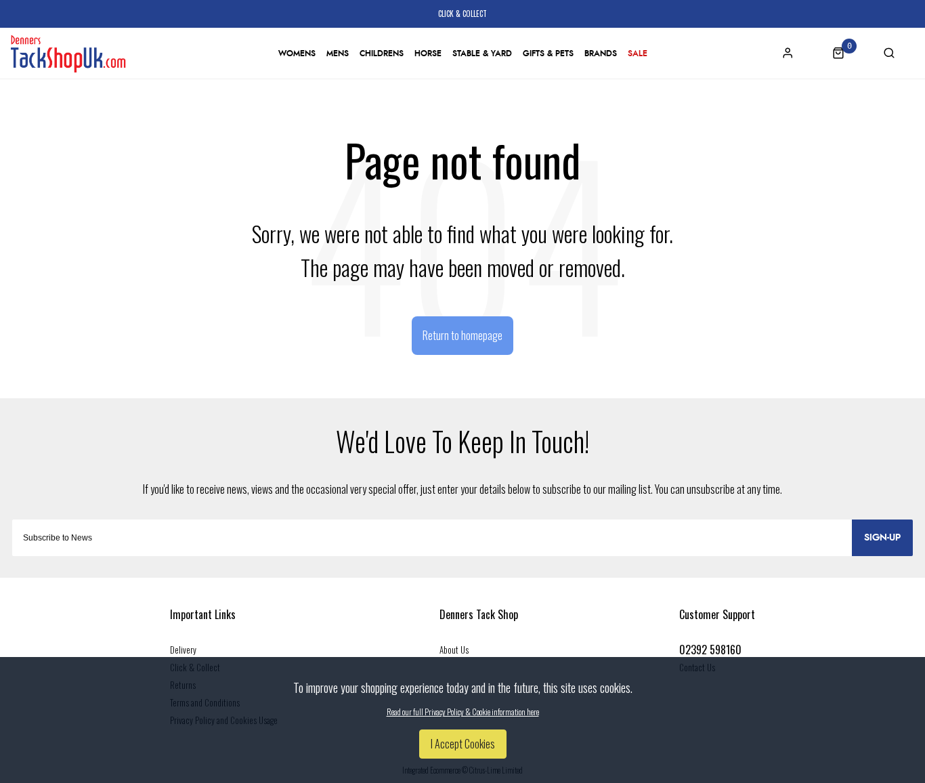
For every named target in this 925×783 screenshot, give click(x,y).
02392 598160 (710, 649)
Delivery (183, 649)
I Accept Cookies (463, 744)
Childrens (382, 53)
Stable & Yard (482, 53)
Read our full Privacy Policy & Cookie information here (463, 712)
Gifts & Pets (548, 53)
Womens (297, 53)
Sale (637, 53)
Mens (337, 53)
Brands (600, 53)
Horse (428, 53)
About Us (454, 649)
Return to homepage (462, 335)
